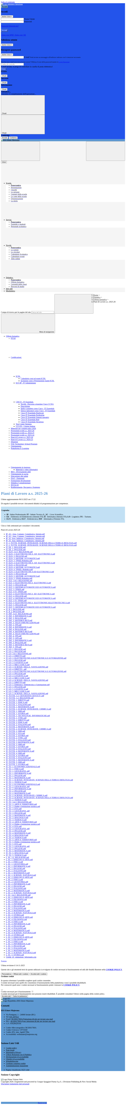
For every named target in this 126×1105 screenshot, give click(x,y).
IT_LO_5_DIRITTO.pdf (15, 682)
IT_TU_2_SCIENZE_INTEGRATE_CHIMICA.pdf (26, 795)
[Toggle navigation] (20, 151)
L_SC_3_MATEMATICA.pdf (18, 910)
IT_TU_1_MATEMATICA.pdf (18, 778)
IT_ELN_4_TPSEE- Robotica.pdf (19, 569)
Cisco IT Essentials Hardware (32, 413)
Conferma (13, 138)
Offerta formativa (100, 299)
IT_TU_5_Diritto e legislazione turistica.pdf (23, 842)
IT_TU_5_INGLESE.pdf (16, 848)
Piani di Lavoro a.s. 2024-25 (22, 440)
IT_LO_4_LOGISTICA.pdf (17, 676)
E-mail (26, 57)
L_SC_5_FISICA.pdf (14, 941)
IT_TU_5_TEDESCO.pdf (16, 855)
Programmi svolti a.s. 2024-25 (22, 433)
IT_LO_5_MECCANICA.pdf (18, 691)
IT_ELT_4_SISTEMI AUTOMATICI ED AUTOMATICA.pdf (31, 598)
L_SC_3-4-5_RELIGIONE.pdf (18, 895)
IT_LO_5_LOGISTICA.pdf (17, 689)
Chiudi (4, 76)
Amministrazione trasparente (17, 1066)
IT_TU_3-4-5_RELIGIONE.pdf (18, 802)
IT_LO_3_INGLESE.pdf (16, 660)
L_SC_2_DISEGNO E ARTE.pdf (19, 877)
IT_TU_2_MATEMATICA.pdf (18, 793)
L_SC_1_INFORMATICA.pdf (18, 866)
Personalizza (6, 974)
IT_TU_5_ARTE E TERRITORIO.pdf (21, 840)
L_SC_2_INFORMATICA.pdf (18, 884)
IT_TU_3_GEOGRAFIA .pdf (18, 811)
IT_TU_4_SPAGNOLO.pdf (17, 835)
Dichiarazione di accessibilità (17, 1057)
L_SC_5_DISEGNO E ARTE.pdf (19, 937)
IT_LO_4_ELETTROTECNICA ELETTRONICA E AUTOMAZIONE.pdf (36, 671)
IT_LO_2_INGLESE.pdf (16, 651)
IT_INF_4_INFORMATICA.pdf (19, 627)
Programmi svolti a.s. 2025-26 (22, 431)
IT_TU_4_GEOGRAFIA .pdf (18, 829)
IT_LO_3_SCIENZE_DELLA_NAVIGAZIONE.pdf (27, 667)
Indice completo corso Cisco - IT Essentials (37, 409)
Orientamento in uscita (19, 474)
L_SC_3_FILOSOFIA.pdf (16, 899)
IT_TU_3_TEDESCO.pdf (16, 820)
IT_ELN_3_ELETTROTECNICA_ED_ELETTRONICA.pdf (30, 554)
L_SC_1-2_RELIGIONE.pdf (17, 857)
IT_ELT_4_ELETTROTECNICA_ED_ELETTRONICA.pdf (30, 594)
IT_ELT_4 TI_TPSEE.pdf (16, 592)
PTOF (13, 338)
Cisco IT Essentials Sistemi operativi (35, 417)
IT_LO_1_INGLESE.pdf (16, 649)
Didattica (96, 297)
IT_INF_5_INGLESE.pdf (16, 643)
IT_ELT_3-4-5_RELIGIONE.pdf (19, 581)
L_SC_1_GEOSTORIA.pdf (17, 864)
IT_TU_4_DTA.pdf (14, 826)
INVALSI (15, 485)
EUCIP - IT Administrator (26, 383)
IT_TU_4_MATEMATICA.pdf (18, 833)
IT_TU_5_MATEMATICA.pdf (18, 851)
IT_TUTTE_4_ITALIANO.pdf (18, 749)
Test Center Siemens (24, 424)
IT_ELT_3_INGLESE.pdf (16, 585)
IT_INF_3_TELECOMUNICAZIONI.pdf (22, 623)
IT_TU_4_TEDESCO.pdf (16, 837)
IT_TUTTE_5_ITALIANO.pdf (18, 758)
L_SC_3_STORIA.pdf (15, 915)
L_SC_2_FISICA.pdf (14, 879)
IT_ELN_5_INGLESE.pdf (16, 574)
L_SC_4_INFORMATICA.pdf (18, 924)
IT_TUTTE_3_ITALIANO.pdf (18, 740)
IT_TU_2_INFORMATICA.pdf (18, 789)
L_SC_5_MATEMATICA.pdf (18, 950)
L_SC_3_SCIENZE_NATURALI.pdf (21, 913)
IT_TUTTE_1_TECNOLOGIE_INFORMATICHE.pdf (28, 716)
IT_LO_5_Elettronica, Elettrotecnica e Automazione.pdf (28, 685)
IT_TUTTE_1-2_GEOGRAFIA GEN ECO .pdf (25, 696)
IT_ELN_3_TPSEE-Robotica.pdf (19, 561)
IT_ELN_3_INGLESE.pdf (16, 556)
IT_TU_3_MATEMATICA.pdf (18, 815)
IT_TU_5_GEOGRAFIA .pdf (18, 846)
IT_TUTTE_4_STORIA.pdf (17, 755)
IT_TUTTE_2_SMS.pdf (15, 731)
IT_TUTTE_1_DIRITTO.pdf (17, 700)
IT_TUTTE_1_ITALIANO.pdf (18, 705)
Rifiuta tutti (21, 974)
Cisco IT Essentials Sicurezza (32, 422)
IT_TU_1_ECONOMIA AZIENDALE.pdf (23, 767)
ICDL (18, 376)
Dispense (14, 442)
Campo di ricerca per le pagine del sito (16, 312)
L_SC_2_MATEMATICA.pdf (18, 891)
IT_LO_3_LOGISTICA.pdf (17, 662)
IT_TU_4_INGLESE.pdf (16, 831)
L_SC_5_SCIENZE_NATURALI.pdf (21, 953)
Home (95, 295)
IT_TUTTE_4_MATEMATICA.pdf (20, 751)
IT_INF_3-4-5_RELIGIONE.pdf (19, 614)
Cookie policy (11, 1048)
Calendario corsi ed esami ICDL (33, 378)
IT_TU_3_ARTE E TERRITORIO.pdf (21, 804)
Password (28, 22)
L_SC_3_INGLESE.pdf (15, 906)
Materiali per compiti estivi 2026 (23, 428)
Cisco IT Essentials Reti (30, 420)
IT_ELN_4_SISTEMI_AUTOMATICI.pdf (23, 567)
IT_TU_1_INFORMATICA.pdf (18, 773)
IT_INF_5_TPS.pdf (13, 647)
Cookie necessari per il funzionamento (16, 992)
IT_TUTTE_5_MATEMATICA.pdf (20, 760)
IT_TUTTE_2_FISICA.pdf (16, 722)
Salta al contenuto (8, 2)
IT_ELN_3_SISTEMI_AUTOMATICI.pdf (23, 558)
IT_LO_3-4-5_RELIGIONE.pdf (18, 654)
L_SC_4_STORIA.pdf (15, 935)
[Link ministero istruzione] (12, 4)
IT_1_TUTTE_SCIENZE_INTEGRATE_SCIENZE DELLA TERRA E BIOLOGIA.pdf (41, 543)
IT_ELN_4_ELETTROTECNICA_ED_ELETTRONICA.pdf (30, 563)
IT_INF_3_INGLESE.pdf (16, 618)
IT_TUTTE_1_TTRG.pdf (16, 718)
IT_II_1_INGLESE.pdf (15, 609)
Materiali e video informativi (27, 470)
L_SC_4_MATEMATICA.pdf (18, 930)
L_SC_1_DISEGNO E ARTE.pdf (19, 860)
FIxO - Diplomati (17, 478)
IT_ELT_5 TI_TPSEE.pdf (16, 600)
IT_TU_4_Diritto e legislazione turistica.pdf (23, 824)
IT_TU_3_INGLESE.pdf (16, 813)
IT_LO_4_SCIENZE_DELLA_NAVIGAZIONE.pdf (27, 680)
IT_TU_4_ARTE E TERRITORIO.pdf (21, 822)
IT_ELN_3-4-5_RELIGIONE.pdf (19, 552)
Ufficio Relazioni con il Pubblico (19, 1055)
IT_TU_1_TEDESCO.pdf (16, 782)
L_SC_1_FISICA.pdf (14, 862)
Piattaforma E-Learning (20, 448)
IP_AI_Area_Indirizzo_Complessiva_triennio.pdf (25, 541)
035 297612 (14, 1017)
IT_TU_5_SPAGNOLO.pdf (17, 853)
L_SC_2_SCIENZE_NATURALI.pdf (21, 893)
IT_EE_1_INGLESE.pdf (16, 547)
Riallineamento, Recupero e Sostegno (25, 487)
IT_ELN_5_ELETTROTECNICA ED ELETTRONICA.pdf (30, 572)
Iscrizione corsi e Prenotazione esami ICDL (37, 381)
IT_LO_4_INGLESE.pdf (16, 674)
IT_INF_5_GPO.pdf (14, 638)
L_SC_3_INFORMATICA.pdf (18, 904)
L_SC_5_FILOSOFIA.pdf (16, 939)
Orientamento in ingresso (21, 467)
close (4, 162)
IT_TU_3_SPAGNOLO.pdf (17, 817)
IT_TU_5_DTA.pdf (14, 844)
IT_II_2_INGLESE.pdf (15, 612)
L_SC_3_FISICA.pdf (14, 902)
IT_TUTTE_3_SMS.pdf (15, 744)
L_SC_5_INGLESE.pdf (15, 946)
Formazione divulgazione (21, 481)
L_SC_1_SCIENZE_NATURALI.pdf (21, 875)
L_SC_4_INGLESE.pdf (15, 926)
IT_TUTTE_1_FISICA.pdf (16, 702)
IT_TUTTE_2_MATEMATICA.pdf (20, 727)
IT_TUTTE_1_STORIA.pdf (17, 713)
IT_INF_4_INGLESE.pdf (16, 629)
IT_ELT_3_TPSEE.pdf (15, 589)
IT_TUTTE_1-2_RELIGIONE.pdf (19, 698)
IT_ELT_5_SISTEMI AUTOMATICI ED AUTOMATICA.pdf (31, 607)
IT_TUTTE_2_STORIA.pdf (17, 736)
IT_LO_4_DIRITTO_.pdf (16, 669)
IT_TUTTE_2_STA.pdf (15, 733)
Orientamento (16, 446)
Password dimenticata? (10, 26)
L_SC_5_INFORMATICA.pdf (18, 944)
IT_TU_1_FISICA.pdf (15, 769)
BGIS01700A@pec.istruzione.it (33, 1021)
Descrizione (25, 406)
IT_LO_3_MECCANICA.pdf (18, 665)
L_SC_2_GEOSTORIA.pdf (17, 882)
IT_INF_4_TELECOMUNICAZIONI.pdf (22, 634)
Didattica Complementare (21, 483)
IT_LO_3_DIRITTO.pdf (15, 656)
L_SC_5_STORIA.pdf (15, 955)
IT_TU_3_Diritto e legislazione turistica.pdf (23, 806)
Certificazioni (16, 357)
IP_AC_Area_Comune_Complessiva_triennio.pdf (25, 536)
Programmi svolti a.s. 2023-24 (22, 435)
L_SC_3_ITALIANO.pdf (16, 908)
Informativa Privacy (13, 1052)
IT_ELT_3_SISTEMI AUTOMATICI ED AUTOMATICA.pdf (31, 587)
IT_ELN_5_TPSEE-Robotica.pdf (19, 578)
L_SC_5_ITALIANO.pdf (16, 948)
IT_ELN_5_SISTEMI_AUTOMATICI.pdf (23, 576)
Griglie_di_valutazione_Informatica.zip (21, 957)
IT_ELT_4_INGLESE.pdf (16, 596)
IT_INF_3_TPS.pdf (13, 625)
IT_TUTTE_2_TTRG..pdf (16, 738)
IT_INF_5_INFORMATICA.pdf (19, 640)
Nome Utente (29, 19)
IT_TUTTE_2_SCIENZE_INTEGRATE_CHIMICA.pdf (28, 729)
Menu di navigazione (46, 332)
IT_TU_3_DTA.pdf (14, 809)
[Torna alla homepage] (63, 140)
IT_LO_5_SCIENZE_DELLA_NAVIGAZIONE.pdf (27, 693)
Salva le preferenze (20, 996)
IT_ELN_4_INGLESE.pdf (16, 565)
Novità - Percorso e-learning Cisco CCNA (37, 404)
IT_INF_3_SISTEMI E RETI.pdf (19, 620)
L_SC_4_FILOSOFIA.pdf (16, 919)
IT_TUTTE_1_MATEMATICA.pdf (20, 707)
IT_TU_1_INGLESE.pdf (16, 775)
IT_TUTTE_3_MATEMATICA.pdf (20, 742)
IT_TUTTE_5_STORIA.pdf (17, 764)
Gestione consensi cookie (16, 1063)
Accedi (4, 7)
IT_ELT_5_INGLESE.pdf (16, 605)
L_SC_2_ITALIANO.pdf (16, 888)
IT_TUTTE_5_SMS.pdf (15, 762)
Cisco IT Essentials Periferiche (32, 415)
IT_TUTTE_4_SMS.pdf (15, 753)
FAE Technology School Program (24, 444)
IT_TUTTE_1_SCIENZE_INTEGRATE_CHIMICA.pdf (28, 709)
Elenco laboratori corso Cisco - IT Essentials (38, 411)
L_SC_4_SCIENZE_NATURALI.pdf (21, 933)
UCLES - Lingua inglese (25, 426)
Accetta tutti (38, 974)
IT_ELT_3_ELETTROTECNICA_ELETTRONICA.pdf (28, 583)
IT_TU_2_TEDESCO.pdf (16, 800)
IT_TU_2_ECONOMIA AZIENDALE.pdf (23, 784)
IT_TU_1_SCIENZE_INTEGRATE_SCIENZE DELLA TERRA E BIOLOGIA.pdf (39, 780)
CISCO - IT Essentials (25, 402)
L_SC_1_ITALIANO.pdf (16, 871)
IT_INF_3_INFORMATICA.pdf (19, 616)
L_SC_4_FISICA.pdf (14, 922)
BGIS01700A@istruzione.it (32, 1019)
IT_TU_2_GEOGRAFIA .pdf (18, 786)
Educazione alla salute (19, 476)
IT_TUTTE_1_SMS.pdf (15, 711)
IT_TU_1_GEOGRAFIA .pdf (18, 771)
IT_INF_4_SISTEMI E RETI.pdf (19, 631)
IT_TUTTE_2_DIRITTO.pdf (17, 720)
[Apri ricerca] (105, 151)
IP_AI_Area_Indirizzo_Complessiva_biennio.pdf (25, 538)
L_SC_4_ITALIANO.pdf (16, 928)
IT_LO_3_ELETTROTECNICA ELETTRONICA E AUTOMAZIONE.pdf (36, 658)
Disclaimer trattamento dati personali (15, 1084)
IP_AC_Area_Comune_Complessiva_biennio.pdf (25, 534)
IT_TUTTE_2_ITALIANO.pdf (18, 724)
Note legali (10, 1050)
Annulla (4, 138)
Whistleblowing (12, 1061)
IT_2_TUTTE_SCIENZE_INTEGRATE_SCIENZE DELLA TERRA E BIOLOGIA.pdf (41, 545)
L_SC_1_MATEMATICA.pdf (18, 873)
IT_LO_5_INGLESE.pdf (16, 687)
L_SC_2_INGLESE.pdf (15, 886)
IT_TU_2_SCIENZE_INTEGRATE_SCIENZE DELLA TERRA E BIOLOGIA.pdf (39, 798)
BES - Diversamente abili (21, 472)
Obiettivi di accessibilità (15, 1059)
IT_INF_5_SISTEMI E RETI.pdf (19, 645)
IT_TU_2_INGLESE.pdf (16, 791)
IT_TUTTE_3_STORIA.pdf (17, 747)
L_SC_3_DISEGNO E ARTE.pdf (19, 897)
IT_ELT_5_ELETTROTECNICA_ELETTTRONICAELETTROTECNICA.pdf (38, 603)
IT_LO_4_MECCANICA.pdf (18, 678)
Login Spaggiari (64, 62)
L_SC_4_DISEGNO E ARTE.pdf (19, 917)
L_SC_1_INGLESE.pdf (15, 868)
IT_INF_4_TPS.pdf (13, 636)
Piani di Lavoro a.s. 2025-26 (22, 437)
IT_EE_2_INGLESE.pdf (16, 550)
